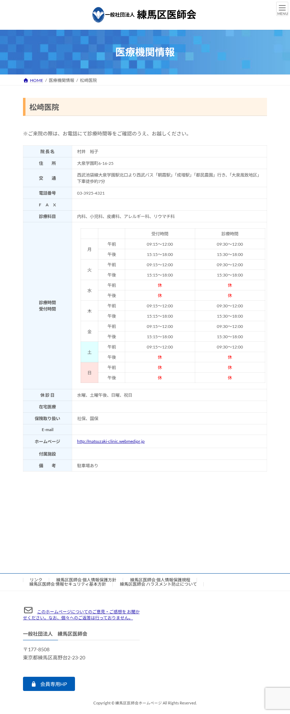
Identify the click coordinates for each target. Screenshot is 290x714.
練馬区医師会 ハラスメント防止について (158, 584)
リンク (36, 579)
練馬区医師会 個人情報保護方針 (86, 579)
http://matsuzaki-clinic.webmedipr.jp (111, 441)
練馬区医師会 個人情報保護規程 (160, 579)
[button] (49, 684)
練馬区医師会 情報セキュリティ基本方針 (67, 584)
